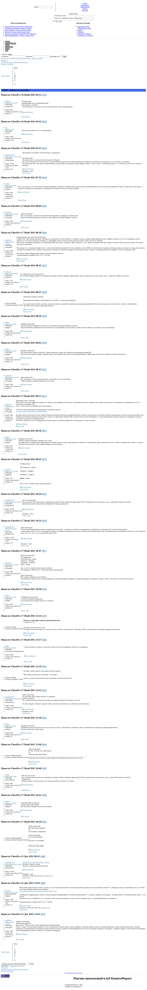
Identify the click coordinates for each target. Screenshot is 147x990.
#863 (44, 717)
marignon (8, 212)
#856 (44, 520)
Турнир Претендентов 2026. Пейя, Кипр (18, 26)
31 (15, 80)
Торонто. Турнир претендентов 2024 (17, 32)
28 (15, 75)
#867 (44, 821)
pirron (7, 183)
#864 (44, 744)
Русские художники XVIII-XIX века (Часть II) (20, 34)
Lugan (7, 774)
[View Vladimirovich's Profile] (13, 156)
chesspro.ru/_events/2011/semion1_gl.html (35, 862)
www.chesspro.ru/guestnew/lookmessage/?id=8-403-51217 (38, 891)
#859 (44, 616)
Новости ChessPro (7, 64)
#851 (44, 369)
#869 (42, 883)
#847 (44, 265)
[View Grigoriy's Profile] (11, 892)
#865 (44, 768)
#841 (44, 94)
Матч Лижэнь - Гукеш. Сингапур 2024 (18, 30)
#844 (44, 177)
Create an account (37, 58)
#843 (44, 148)
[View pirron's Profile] (10, 185)
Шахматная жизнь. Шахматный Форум (14, 62)
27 (15, 73)
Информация (84, 7)
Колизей (85, 10)
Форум (85, 8)
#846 (44, 232)
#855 (44, 494)
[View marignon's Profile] (11, 214)
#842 (44, 121)
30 (15, 78)
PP (6, 127)
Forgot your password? (8, 58)
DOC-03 (8, 271)
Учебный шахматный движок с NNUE (18, 28)
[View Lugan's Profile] (10, 776)
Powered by (68, 973)
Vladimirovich (9, 155)
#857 (44, 551)
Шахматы (4, 60)
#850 (44, 342)
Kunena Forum (77, 973)
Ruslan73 (22, 966)
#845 (44, 206)
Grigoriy (8, 890)
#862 (44, 690)
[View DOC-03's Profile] (11, 273)
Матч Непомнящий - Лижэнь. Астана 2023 (19, 35)
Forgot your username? (23, 58)
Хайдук (8, 101)
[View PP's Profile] (9, 129)
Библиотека (85, 5)
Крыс (7, 646)
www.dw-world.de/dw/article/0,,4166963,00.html (31, 411)
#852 (44, 396)
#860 (44, 639)
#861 (44, 666)
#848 (44, 292)
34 (15, 84)
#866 (44, 795)
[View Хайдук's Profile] (11, 103)
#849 (44, 316)
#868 (42, 856)
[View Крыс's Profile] (10, 648)
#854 (44, 459)
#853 (44, 430)
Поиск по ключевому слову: (64, 18)
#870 (42, 914)
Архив (85, 3)
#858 (44, 589)
